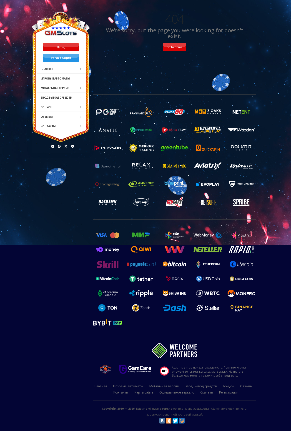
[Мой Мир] (182, 421)
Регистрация (61, 58)
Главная (47, 69)
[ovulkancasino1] (53, 146)
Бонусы (46, 107)
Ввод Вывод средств (56, 98)
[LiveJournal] (188, 421)
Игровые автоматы (55, 78)
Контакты (48, 126)
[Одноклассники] (168, 421)
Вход (61, 47)
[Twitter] (175, 421)
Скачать (206, 392)
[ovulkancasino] (59, 146)
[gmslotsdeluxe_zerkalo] (72, 146)
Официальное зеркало (176, 392)
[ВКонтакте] (162, 421)
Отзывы (47, 117)
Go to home (174, 47)
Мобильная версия (55, 88)
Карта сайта (143, 392)
